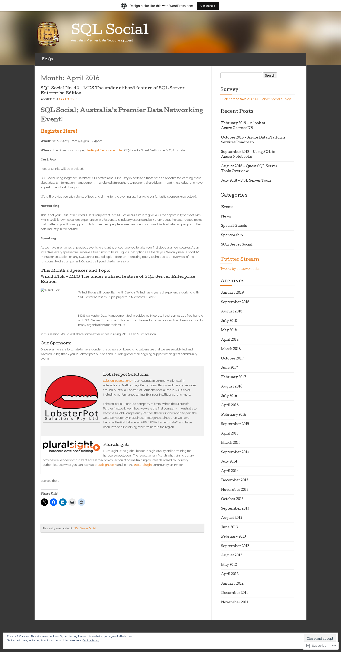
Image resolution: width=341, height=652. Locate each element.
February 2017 (233, 377)
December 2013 (234, 480)
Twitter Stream (239, 260)
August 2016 (231, 386)
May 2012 (229, 565)
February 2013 (233, 537)
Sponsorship (232, 235)
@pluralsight (143, 464)
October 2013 (232, 499)
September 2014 (235, 452)
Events (227, 207)
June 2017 (229, 368)
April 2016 (230, 405)
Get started (207, 5)
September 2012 (235, 546)
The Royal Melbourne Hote (103, 150)
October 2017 (232, 358)
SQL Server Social (85, 528)
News (226, 216)
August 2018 (231, 311)
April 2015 (229, 433)
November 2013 (234, 490)
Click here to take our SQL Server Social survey (255, 99)
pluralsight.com (106, 464)
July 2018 (229, 321)
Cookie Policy (91, 640)
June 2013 (229, 527)
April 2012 (229, 574)
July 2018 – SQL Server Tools (246, 181)
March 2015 (231, 443)
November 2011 (234, 602)
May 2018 (229, 330)
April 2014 (230, 471)
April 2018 (230, 340)
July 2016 (229, 396)
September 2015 (235, 424)
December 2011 (234, 593)
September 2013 (235, 508)
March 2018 (231, 349)
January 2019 (232, 293)
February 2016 (233, 415)
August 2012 (231, 555)
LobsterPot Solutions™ (118, 380)
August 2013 (231, 518)
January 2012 (232, 584)
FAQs (47, 59)
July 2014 (229, 461)
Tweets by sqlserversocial (240, 269)
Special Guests (234, 226)
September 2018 (235, 302)
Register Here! (59, 131)
